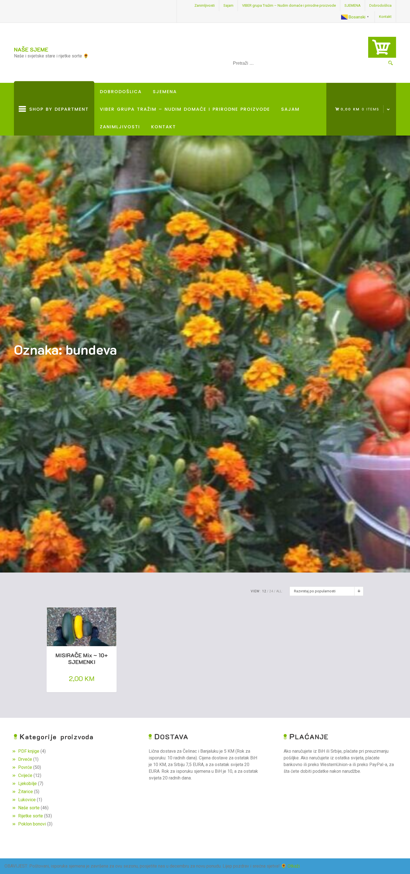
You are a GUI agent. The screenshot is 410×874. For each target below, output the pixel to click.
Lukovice (27, 799)
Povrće (25, 767)
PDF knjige (28, 751)
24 (271, 591)
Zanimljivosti (204, 5)
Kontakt (385, 17)
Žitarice (25, 791)
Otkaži (294, 866)
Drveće (25, 759)
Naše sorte (29, 807)
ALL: (279, 591)
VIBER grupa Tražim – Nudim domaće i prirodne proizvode (289, 5)
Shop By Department (57, 121)
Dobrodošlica (380, 5)
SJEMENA (352, 5)
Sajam (228, 5)
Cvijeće (25, 775)
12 (264, 591)
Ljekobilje (27, 783)
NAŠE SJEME (31, 49)
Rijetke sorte (30, 816)
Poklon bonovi (32, 824)
